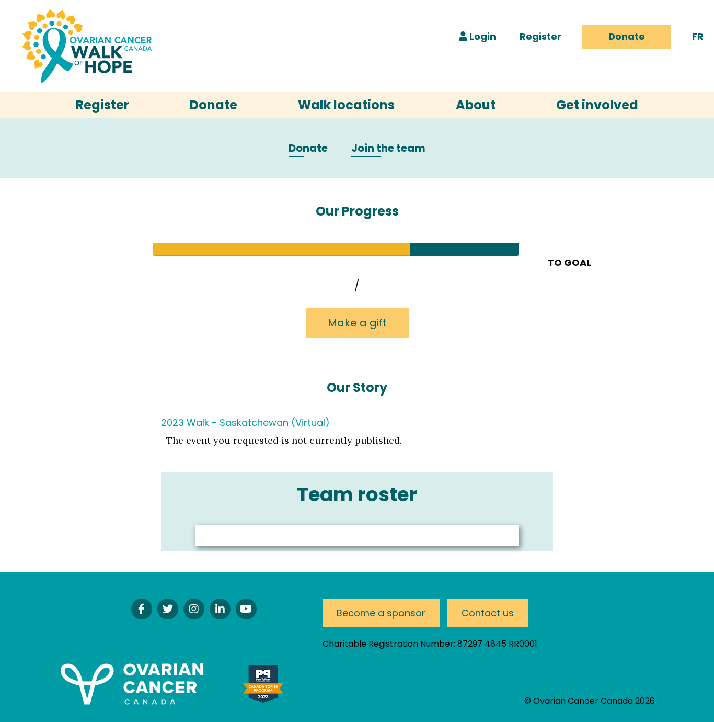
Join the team (388, 148)
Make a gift (357, 322)
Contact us (488, 612)
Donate (626, 36)
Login (481, 36)
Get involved (597, 105)
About (476, 105)
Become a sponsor (381, 612)
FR (698, 36)
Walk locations (346, 105)
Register (540, 36)
